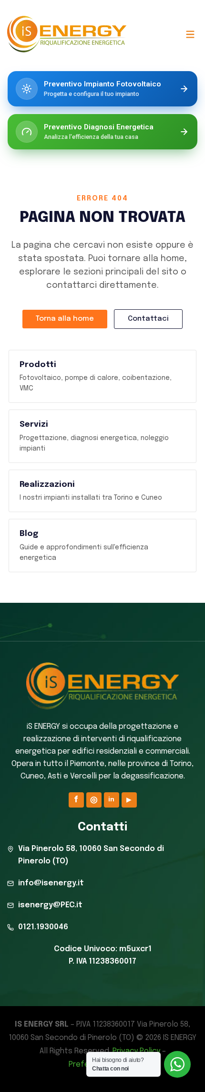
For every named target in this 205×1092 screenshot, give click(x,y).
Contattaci (148, 319)
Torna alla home (65, 319)
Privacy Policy (136, 1051)
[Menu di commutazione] (190, 34)
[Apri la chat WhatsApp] (177, 1064)
